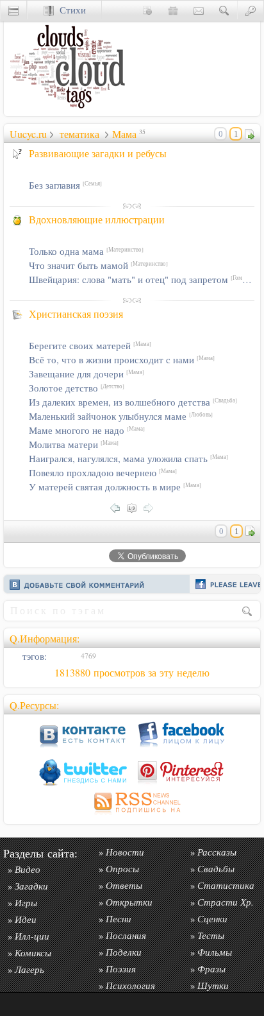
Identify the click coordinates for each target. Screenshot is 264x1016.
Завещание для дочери (86, 374)
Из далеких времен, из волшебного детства (133, 402)
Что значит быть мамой (98, 265)
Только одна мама (86, 251)
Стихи (70, 10)
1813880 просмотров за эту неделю (132, 673)
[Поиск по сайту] (224, 10)
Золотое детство (76, 388)
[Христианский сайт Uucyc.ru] (68, 113)
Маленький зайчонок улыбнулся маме (121, 416)
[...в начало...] (135, 507)
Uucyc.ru (28, 134)
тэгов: (33, 656)
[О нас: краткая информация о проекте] (147, 10)
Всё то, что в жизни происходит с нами (122, 360)
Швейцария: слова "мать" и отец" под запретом (141, 279)
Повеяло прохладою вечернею (103, 473)
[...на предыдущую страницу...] (118, 507)
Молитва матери (74, 444)
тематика (79, 134)
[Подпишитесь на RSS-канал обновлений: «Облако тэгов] (132, 815)
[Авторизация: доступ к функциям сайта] (250, 10)
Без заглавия (65, 185)
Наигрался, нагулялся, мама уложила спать (128, 458)
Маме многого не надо (87, 430)
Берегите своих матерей (90, 346)
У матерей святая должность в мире (115, 487)
